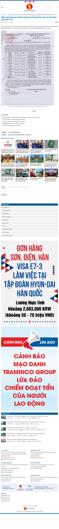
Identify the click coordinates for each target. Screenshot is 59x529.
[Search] (57, 7)
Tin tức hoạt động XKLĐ (7, 229)
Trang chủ (3, 14)
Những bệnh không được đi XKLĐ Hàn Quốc (13, 123)
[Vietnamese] (25, 1)
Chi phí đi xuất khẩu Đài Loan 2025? (12, 125)
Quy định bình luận (5, 500)
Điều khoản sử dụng (5, 497)
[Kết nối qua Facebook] (34, 506)
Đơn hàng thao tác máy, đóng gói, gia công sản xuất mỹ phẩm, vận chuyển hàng (26, 433)
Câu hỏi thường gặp (6, 216)
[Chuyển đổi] (56, 214)
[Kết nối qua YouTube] (35, 506)
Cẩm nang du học (6, 207)
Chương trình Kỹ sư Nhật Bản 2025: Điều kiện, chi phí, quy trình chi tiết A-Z (21, 117)
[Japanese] (27, 1)
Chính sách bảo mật (5, 495)
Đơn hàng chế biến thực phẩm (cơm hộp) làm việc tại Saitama (21, 439)
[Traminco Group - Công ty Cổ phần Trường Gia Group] (29, 7)
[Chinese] (29, 1)
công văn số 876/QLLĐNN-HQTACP (16, 134)
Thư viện (4, 226)
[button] (2, 7)
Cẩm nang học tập (6, 210)
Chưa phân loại (5, 219)
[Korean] (31, 1)
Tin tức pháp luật (5, 232)
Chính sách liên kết (5, 499)
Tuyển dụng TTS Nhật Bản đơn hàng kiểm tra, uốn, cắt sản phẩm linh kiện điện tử (26, 422)
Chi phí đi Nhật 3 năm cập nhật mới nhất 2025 (14, 119)
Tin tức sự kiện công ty (7, 235)
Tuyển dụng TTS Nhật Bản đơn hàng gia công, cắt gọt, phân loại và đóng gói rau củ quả (27, 416)
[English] (33, 1)
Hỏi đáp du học (5, 223)
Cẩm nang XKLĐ (5, 213)
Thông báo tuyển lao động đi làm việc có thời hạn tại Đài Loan (21, 427)
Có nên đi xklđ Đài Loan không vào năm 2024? (14, 121)
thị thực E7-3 (28, 134)
